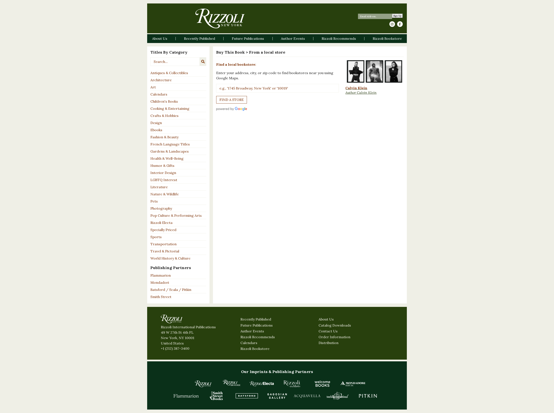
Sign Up (397, 15)
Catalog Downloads (335, 325)
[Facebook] (400, 24)
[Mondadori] (353, 384)
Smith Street (160, 297)
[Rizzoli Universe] (231, 383)
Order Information (334, 337)
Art (153, 87)
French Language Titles (170, 144)
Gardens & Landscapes (169, 151)
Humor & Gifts (162, 165)
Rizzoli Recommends (257, 337)
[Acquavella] (307, 396)
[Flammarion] (186, 396)
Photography (161, 208)
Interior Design (163, 173)
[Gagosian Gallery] (277, 396)
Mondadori (159, 282)
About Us (326, 319)
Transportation (163, 244)
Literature (159, 187)
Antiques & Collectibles (169, 73)
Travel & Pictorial (164, 251)
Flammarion (160, 275)
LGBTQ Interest (163, 180)
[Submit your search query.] (203, 61)
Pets (154, 201)
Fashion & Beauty (164, 137)
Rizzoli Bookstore (254, 348)
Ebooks (156, 130)
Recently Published (255, 319)
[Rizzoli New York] (220, 18)
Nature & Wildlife (164, 194)
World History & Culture (170, 258)
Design (156, 123)
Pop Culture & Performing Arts (176, 215)
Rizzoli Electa (161, 222)
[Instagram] (392, 24)
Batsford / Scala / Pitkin (170, 289)
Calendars (158, 94)
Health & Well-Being (167, 158)
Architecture (161, 80)
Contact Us (328, 331)
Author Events (252, 331)
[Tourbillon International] (337, 396)
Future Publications (256, 325)
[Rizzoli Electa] (262, 384)
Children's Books (164, 101)
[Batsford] (247, 396)
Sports (156, 237)
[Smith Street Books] (216, 396)
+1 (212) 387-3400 (175, 348)
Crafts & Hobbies (164, 115)
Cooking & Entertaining (169, 108)
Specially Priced (163, 230)
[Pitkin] (368, 396)
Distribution (328, 343)
